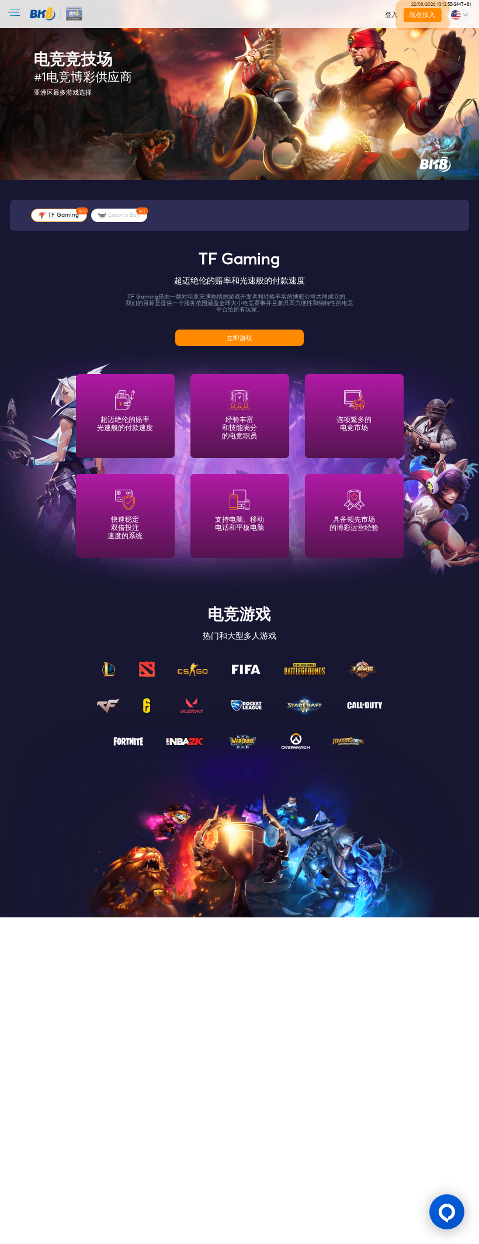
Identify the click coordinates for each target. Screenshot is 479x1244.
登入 (391, 15)
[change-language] (459, 15)
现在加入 (422, 15)
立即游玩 (239, 338)
